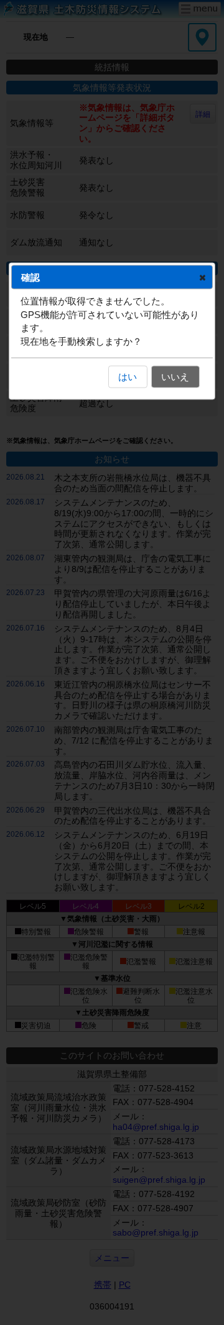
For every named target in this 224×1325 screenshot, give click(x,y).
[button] (202, 277)
